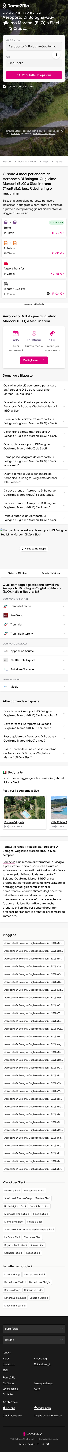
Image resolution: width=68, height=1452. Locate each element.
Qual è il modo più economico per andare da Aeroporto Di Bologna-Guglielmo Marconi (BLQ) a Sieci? (29, 390)
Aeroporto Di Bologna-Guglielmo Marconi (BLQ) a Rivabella (34, 1075)
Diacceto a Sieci (32, 1237)
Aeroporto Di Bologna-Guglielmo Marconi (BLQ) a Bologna (34, 950)
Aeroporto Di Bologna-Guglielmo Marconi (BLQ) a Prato (34, 958)
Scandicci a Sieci (13, 1252)
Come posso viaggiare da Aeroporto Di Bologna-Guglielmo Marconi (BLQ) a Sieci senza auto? (29, 461)
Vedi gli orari (31, 360)
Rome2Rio (9, 862)
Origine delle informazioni (48, 1415)
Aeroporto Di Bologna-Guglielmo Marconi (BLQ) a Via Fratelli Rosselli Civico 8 (34, 1091)
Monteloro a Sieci (13, 1221)
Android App (44, 1407)
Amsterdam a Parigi (34, 1274)
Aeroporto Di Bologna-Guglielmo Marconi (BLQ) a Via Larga (34, 1013)
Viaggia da (13, 40)
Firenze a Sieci (12, 1190)
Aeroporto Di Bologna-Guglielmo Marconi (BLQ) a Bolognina (34, 1106)
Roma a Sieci (37, 1245)
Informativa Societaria (47, 1439)
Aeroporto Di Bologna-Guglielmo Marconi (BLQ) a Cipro (34, 1067)
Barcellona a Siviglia (39, 1282)
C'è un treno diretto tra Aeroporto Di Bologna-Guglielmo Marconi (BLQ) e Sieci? (30, 434)
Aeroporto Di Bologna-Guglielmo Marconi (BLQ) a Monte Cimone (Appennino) (34, 1114)
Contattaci (8, 1394)
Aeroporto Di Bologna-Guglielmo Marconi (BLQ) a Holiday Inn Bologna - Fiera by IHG (34, 1036)
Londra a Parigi (12, 1274)
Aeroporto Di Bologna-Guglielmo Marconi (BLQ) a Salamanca (34, 1137)
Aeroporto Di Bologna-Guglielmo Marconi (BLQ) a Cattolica (34, 974)
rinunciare (15, 133)
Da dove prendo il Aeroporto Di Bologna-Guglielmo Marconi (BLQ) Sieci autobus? (29, 493)
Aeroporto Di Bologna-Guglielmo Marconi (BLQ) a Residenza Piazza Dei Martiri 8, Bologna (34, 1129)
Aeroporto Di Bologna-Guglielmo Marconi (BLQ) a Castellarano (34, 1028)
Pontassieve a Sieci (34, 1190)
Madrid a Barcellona (14, 1305)
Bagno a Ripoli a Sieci (15, 1245)
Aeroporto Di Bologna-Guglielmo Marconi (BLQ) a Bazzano (34, 982)
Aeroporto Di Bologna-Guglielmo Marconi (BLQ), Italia (35, 46)
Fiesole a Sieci (40, 1213)
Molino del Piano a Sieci (16, 1213)
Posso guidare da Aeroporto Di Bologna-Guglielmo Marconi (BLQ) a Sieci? (29, 738)
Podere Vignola (14, 822)
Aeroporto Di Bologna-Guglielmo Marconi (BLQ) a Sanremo (34, 1052)
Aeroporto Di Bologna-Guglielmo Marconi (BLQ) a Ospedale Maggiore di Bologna (34, 1005)
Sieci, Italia (16, 63)
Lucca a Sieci (33, 1252)
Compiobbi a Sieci (39, 1206)
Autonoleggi (40, 1358)
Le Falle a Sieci (12, 1237)
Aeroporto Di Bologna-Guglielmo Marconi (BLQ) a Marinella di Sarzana (34, 1161)
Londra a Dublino (39, 1297)
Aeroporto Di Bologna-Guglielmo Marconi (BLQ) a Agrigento (34, 1044)
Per (8, 57)
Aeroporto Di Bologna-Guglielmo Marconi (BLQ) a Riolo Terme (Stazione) (34, 1153)
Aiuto (37, 1388)
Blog (5, 1369)
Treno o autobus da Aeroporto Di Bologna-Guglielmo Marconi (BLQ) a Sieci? (30, 518)
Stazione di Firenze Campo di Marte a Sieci (27, 1198)
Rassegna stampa (43, 1383)
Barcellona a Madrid (14, 1282)
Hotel (6, 1358)
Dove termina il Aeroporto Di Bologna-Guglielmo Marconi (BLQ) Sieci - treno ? (28, 726)
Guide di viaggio (42, 1364)
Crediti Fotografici (12, 1415)
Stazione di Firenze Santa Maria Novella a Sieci (29, 1229)
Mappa (47, 161)
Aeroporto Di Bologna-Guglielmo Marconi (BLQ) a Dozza (34, 1098)
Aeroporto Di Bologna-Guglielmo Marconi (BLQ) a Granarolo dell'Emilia (34, 997)
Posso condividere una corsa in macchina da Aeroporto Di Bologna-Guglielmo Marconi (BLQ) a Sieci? (29, 753)
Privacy (22, 1444)
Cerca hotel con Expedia (20, 86)
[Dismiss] (61, 130)
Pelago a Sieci (34, 1221)
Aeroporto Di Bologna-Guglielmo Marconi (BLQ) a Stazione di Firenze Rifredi (34, 1122)
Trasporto (8, 161)
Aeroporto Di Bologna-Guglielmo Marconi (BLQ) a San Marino (34, 966)
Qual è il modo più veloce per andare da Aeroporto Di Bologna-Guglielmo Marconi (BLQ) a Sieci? (30, 406)
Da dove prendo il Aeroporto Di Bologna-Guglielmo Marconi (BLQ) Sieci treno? (29, 505)
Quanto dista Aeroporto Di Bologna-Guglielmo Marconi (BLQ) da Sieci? (26, 446)
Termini (31, 1444)
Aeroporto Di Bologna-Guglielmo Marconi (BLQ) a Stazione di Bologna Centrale (34, 943)
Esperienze (9, 1364)
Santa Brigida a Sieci (15, 1206)
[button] (34, 75)
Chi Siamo (8, 1383)
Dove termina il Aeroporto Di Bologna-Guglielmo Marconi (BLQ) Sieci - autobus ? (30, 713)
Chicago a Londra (33, 1290)
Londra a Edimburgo (15, 1297)
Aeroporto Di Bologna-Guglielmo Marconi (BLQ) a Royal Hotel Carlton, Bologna (34, 1059)
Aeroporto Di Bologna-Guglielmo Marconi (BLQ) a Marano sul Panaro (34, 1020)
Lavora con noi (10, 1388)
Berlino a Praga (12, 1290)
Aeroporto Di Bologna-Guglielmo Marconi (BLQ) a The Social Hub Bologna (34, 1083)
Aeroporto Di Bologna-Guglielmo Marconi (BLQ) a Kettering (34, 1145)
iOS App (10, 1407)
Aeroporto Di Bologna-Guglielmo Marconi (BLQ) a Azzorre (34, 989)
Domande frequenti (29, 161)
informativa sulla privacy (44, 133)
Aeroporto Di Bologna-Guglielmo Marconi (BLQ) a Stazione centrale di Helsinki (34, 1168)
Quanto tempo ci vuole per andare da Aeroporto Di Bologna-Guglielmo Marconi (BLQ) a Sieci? (30, 478)
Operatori (60, 161)
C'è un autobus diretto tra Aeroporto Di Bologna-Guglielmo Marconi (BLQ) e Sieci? (30, 421)
